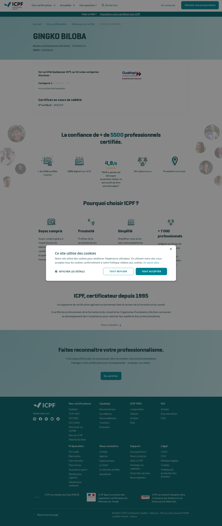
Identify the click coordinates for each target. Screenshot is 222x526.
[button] (70, 271)
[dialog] (111, 263)
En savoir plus (151, 262)
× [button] (171, 249)
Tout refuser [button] (118, 271)
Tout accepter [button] (151, 271)
